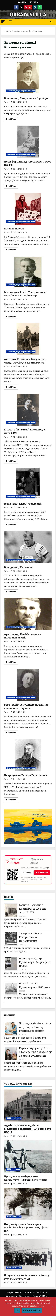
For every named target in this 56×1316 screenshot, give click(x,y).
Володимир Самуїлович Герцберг (28, 78)
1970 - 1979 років (14, 1268)
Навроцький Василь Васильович (28, 755)
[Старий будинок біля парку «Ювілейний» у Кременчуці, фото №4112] (28, 1204)
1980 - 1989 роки (14, 1217)
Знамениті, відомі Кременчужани (21, 91)
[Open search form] (51, 21)
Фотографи (11, 1296)
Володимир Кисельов (28, 547)
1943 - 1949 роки (14, 1118)
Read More (12, 119)
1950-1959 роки (13, 1169)
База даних (25, 1296)
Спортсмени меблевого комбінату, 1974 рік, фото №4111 (27, 1276)
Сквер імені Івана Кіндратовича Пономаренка (30, 937)
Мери (10, 1292)
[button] (3, 21)
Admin (6, 102)
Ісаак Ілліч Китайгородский (28, 484)
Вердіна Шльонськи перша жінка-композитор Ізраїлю (28, 685)
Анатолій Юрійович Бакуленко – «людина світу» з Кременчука (28, 339)
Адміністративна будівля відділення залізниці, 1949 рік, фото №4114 (27, 1129)
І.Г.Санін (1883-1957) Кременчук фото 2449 (28, 410)
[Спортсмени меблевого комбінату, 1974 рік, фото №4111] (28, 1255)
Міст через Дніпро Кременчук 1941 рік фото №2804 (35, 962)
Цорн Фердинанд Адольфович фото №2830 (28, 142)
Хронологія (29, 1292)
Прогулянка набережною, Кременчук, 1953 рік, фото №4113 (25, 1178)
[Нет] (52, 1306)
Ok (17, 1310)
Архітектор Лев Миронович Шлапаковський (28, 614)
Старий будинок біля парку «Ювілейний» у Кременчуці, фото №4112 (26, 1227)
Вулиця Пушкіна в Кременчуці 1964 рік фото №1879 (32, 908)
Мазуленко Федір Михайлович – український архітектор (28, 272)
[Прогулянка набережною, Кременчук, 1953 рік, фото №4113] (28, 1156)
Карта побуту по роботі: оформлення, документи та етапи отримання (35, 1052)
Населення (41, 1292)
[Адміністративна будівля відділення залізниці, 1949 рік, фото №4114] (28, 1105)
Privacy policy (31, 1310)
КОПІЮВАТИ (42, 873)
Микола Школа (28, 209)
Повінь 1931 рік (40, 1296)
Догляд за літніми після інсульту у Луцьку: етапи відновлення (35, 1027)
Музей (18, 1292)
